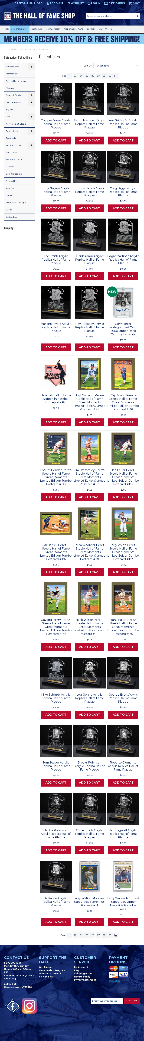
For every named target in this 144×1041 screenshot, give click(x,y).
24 (81, 75)
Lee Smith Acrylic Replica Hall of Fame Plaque (55, 259)
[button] (31, 66)
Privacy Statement (85, 980)
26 (92, 75)
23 (75, 75)
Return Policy (82, 976)
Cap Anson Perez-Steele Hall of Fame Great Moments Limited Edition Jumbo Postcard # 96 (123, 402)
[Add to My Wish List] (62, 111)
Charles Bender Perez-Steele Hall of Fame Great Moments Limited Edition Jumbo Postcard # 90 (56, 477)
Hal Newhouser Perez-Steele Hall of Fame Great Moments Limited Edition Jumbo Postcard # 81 (89, 552)
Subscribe (131, 1001)
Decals (9, 195)
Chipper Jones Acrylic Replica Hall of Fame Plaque (56, 124)
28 (104, 75)
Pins (8, 116)
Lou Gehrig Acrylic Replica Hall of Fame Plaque (89, 698)
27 (98, 75)
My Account (81, 967)
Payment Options (118, 959)
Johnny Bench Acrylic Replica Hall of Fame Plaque (89, 192)
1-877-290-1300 (13, 962)
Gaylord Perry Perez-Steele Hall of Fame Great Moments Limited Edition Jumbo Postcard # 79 (56, 627)
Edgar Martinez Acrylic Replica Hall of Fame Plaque (123, 259)
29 (110, 75)
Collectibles (11, 217)
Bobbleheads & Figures (13, 106)
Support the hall (53, 959)
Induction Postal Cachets (14, 163)
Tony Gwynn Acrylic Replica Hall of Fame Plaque (55, 192)
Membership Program (52, 970)
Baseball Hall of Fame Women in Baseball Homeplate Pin (56, 399)
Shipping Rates (83, 973)
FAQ (76, 970)
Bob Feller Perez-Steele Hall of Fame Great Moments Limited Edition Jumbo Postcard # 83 (123, 477)
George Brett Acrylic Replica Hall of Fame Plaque (123, 698)
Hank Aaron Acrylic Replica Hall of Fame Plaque (89, 259)
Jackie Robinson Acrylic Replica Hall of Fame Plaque (56, 834)
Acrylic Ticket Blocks (16, 123)
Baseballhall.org (28, 3)
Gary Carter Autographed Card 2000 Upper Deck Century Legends (123, 329)
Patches (10, 188)
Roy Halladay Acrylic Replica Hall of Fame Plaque (89, 327)
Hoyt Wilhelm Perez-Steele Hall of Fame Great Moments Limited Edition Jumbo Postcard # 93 (89, 402)
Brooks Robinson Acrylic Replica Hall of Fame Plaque (89, 766)
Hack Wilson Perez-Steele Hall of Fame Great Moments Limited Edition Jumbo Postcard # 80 (89, 627)
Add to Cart (55, 140)
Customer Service (85, 959)
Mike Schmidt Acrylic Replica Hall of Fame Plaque (55, 698)
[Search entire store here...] (137, 16)
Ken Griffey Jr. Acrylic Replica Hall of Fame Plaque (123, 124)
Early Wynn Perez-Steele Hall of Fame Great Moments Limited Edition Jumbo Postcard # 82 (123, 552)
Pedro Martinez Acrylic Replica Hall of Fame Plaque (90, 124)
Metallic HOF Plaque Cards (16, 206)
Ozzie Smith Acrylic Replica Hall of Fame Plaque (89, 834)
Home (7, 29)
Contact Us (16, 957)
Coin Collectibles (14, 173)
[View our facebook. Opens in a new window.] (13, 1006)
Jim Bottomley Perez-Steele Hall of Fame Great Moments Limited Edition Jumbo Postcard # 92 (89, 477)
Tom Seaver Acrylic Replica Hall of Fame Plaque (55, 766)
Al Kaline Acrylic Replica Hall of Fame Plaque (55, 902)
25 (87, 75)
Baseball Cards (13, 95)
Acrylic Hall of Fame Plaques (16, 84)
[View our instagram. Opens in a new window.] (29, 1006)
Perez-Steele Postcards (12, 134)
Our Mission (46, 967)
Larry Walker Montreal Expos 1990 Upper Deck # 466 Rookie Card (123, 903)
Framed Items (13, 181)
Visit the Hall (46, 976)
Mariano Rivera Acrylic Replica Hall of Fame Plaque (56, 327)
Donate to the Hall (50, 973)
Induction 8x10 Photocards (13, 149)
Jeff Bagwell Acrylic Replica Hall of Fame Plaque (123, 834)
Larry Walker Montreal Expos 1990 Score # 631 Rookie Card (89, 902)
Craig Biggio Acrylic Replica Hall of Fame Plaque (123, 192)
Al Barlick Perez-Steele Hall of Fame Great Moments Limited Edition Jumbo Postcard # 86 (56, 552)
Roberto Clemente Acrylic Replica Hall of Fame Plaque (123, 766)
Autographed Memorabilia (12, 70)
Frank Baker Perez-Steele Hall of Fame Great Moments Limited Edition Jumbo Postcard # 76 (123, 627)
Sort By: (88, 65)
